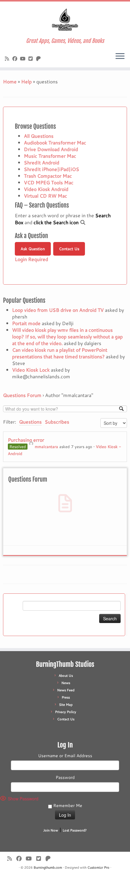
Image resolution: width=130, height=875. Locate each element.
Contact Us (69, 248)
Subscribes (57, 421)
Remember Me (67, 805)
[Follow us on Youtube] (24, 58)
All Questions (39, 135)
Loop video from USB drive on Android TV (58, 309)
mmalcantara (46, 446)
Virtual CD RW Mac (45, 195)
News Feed (65, 690)
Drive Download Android (51, 149)
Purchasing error (26, 439)
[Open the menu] (120, 56)
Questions (30, 421)
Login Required (31, 259)
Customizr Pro (98, 867)
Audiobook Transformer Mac (55, 142)
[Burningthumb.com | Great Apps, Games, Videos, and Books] (65, 20)
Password (65, 777)
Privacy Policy (65, 711)
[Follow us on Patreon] (39, 58)
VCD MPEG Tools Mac (48, 182)
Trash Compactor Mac (48, 175)
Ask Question (33, 248)
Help (26, 81)
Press (66, 697)
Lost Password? (75, 830)
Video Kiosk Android (46, 189)
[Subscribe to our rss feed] (8, 58)
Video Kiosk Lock (31, 369)
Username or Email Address (65, 756)
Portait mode (26, 323)
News (65, 682)
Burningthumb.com (48, 867)
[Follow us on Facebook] (16, 58)
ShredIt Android (41, 162)
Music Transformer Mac (50, 155)
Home (10, 81)
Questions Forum (22, 395)
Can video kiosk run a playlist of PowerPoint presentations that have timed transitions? (59, 353)
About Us (66, 675)
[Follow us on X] (31, 58)
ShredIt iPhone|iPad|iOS (51, 169)
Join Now (50, 830)
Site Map (66, 704)
